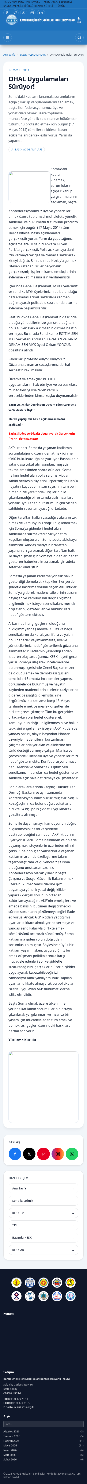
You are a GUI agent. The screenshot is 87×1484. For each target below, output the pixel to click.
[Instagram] (32, 12)
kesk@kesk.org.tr (24, 1407)
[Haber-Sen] (70, 1283)
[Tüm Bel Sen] (57, 1296)
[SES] (30, 1296)
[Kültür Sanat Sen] (16, 1296)
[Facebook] (6, 12)
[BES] (16, 1283)
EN (41, 12)
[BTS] (30, 1283)
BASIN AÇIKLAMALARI (32, 54)
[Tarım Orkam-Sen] (43, 1296)
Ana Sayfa (9, 54)
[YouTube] (23, 12)
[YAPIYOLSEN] (70, 1296)
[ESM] (57, 1283)
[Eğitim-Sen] (43, 1283)
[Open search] (79, 37)
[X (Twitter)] (15, 12)
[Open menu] (7, 37)
